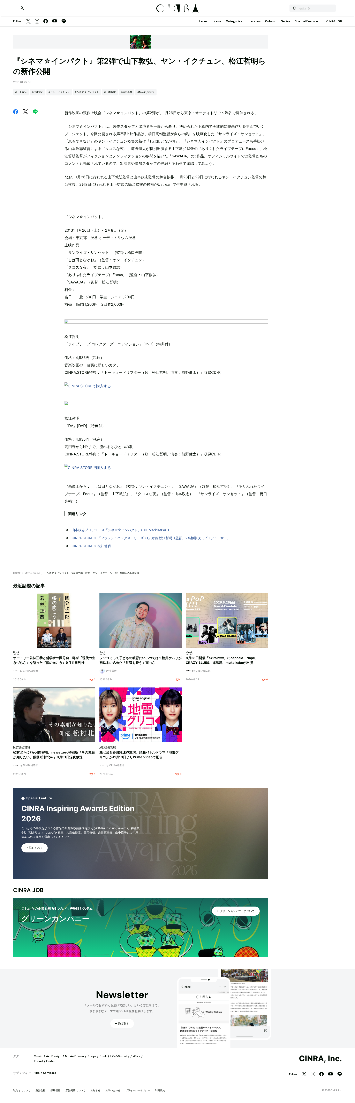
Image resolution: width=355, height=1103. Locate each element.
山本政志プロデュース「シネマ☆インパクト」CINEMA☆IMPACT (120, 530)
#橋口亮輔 (126, 92)
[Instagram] (37, 21)
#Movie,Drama (145, 92)
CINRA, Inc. (320, 1058)
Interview (253, 21)
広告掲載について (75, 1090)
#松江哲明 (37, 92)
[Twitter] (28, 21)
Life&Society (119, 1056)
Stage (92, 1056)
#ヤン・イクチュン (59, 92)
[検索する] (294, 8)
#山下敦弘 (21, 92)
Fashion (51, 1061)
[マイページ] (21, 8)
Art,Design (53, 1056)
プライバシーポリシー (137, 1090)
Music (38, 1056)
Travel (38, 1061)
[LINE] (63, 21)
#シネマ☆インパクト (87, 92)
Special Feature (306, 21)
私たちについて (21, 1090)
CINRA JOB (334, 21)
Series (285, 21)
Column (271, 21)
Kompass (49, 1072)
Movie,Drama (32, 573)
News (217, 21)
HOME (17, 573)
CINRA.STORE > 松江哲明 (91, 546)
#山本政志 (110, 92)
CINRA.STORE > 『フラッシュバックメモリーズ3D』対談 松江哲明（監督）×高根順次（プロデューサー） (151, 538)
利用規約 (160, 1090)
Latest (204, 21)
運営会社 (40, 1090)
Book (103, 1056)
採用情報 (55, 1090)
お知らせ (95, 1090)
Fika (36, 1072)
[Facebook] (45, 21)
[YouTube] (54, 21)
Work (136, 1056)
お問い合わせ (112, 1090)
